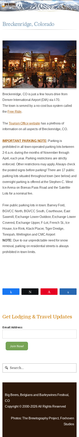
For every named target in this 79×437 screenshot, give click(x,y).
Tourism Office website (24, 123)
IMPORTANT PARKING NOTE (24, 141)
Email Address (12, 327)
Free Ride (14, 111)
